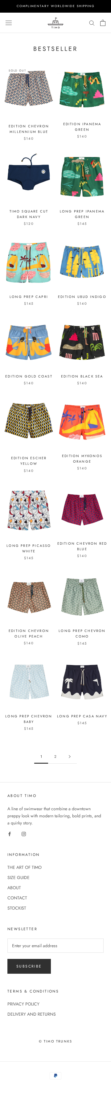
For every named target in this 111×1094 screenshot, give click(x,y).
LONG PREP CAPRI (29, 296)
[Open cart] (102, 23)
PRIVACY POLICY (23, 1004)
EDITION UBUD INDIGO (82, 296)
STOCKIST (16, 908)
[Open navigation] (9, 22)
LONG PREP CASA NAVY (82, 716)
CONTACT (17, 898)
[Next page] (70, 757)
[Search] (92, 22)
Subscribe (29, 966)
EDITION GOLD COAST (28, 376)
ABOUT (14, 888)
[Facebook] (9, 833)
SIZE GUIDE (18, 877)
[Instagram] (24, 833)
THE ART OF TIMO (24, 867)
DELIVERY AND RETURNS (31, 1014)
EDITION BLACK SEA (82, 376)
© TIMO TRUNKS (55, 1041)
